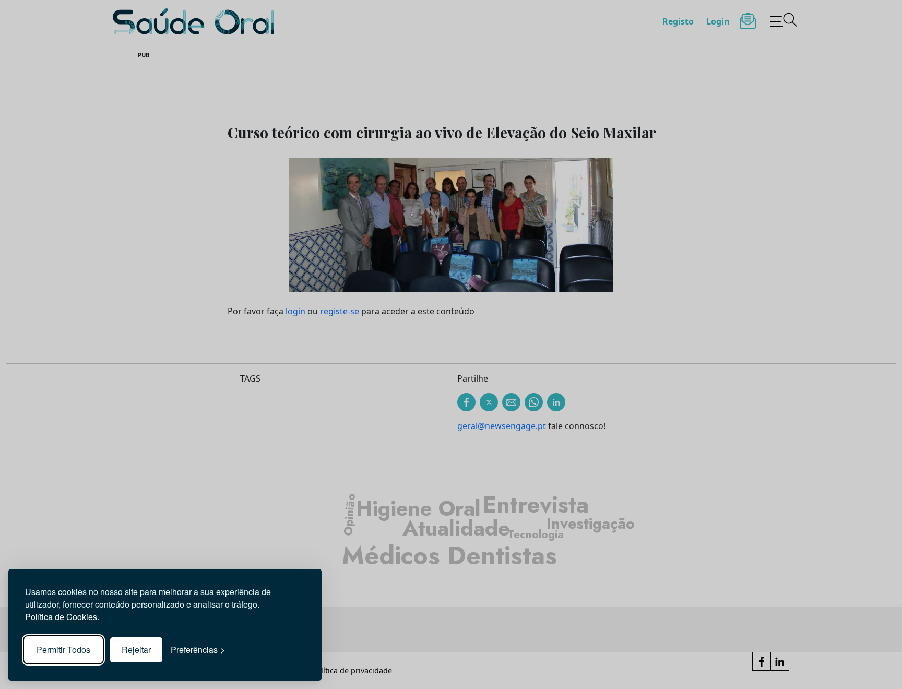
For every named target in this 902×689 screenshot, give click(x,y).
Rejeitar (136, 650)
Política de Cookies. (62, 617)
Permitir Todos (63, 650)
